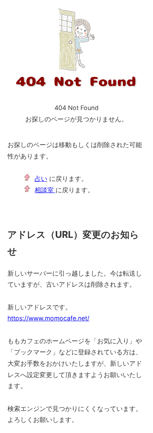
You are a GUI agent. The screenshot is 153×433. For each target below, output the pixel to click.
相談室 (45, 190)
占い (41, 178)
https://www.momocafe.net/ (48, 318)
